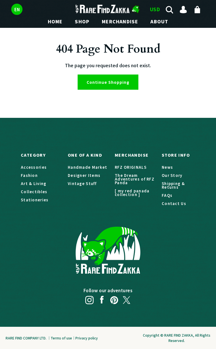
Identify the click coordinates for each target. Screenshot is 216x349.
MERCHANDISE (120, 21)
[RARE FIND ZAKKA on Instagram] (89, 298)
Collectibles (34, 191)
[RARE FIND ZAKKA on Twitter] (126, 298)
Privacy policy (86, 338)
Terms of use (61, 338)
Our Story (172, 175)
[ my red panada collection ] (132, 192)
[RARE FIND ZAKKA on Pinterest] (114, 298)
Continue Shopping (108, 82)
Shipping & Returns (173, 185)
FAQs (167, 195)
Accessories (34, 167)
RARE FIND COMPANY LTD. (26, 338)
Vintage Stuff (82, 183)
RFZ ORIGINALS (131, 167)
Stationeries (35, 200)
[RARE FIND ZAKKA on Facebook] (102, 298)
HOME (55, 21)
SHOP (82, 21)
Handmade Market (87, 167)
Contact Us (174, 203)
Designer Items (84, 175)
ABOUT (159, 21)
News (167, 167)
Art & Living (33, 183)
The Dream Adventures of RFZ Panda (134, 179)
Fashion (29, 175)
